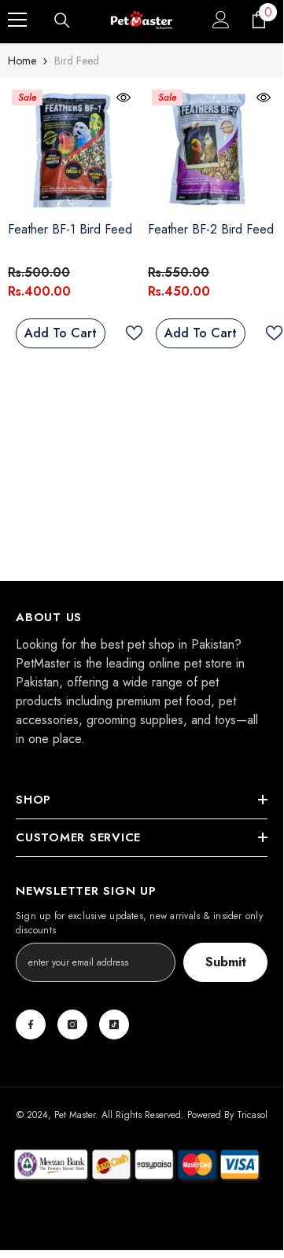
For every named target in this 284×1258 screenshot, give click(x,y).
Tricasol (252, 1115)
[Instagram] (72, 1024)
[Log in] (221, 19)
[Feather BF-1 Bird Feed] (71, 149)
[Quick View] (123, 97)
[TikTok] (114, 1024)
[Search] (62, 20)
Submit (225, 962)
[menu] (17, 19)
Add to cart (60, 333)
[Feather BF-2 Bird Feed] (211, 149)
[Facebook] (31, 1024)
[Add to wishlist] (130, 333)
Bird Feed (76, 60)
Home (22, 60)
